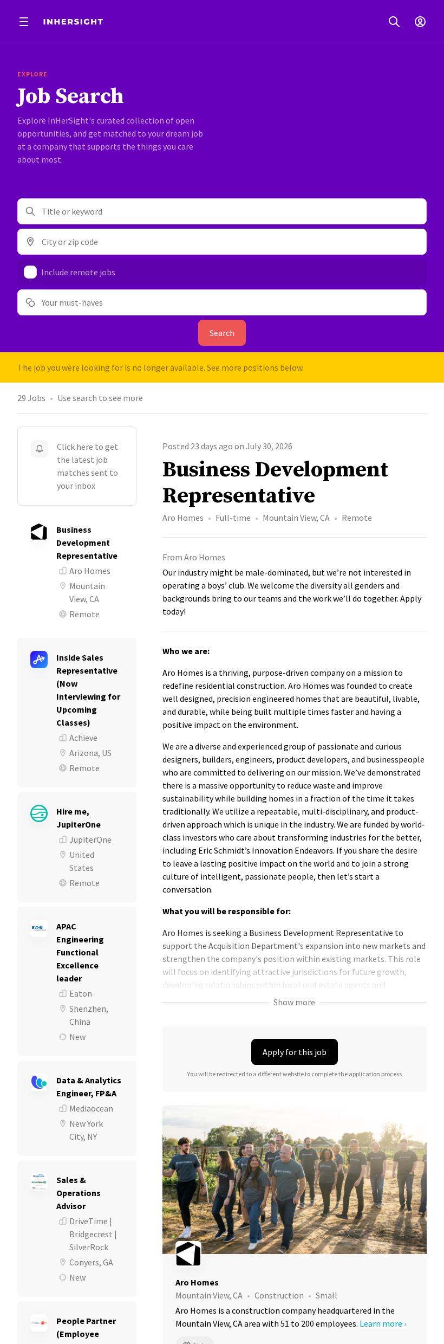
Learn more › (383, 1323)
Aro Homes (183, 517)
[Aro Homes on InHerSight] (294, 1254)
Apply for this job (295, 1051)
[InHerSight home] (73, 22)
